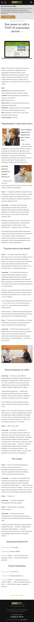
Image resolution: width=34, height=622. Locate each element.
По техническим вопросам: (17, 619)
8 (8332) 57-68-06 (17, 617)
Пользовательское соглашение (17, 611)
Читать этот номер (17, 595)
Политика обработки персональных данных (17, 609)
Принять (8, 17)
